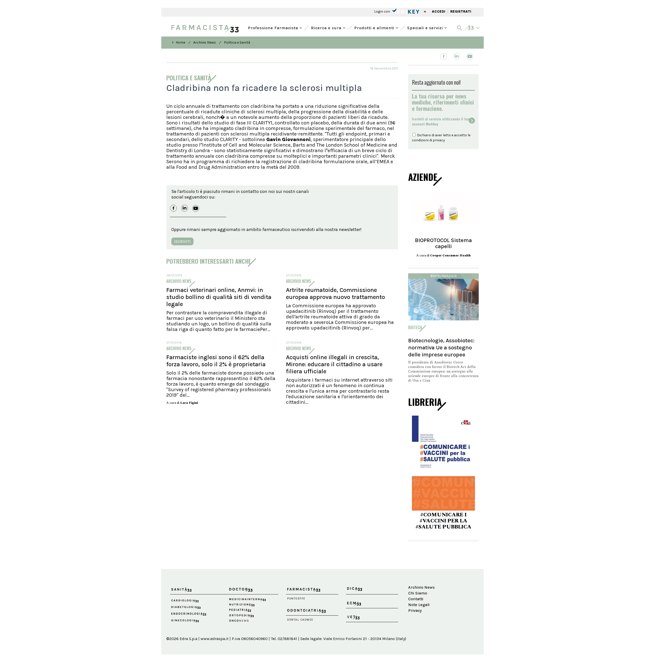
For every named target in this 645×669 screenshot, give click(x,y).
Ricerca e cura (327, 27)
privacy (439, 140)
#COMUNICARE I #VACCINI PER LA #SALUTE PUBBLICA (443, 521)
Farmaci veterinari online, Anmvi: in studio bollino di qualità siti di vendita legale (218, 297)
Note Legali (419, 604)
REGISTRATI (460, 11)
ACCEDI (438, 11)
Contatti (415, 598)
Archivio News (204, 42)
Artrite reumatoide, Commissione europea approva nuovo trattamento (335, 293)
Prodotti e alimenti (375, 27)
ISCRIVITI (182, 241)
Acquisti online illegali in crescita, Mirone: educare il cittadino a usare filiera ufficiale (334, 364)
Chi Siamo (417, 593)
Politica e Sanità (237, 42)
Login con (382, 11)
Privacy (415, 610)
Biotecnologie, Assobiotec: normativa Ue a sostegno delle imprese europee (441, 347)
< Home (178, 42)
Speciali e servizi (425, 27)
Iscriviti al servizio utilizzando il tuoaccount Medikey (441, 121)
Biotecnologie (443, 276)
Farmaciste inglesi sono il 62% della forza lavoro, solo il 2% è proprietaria (216, 361)
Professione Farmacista (273, 27)
